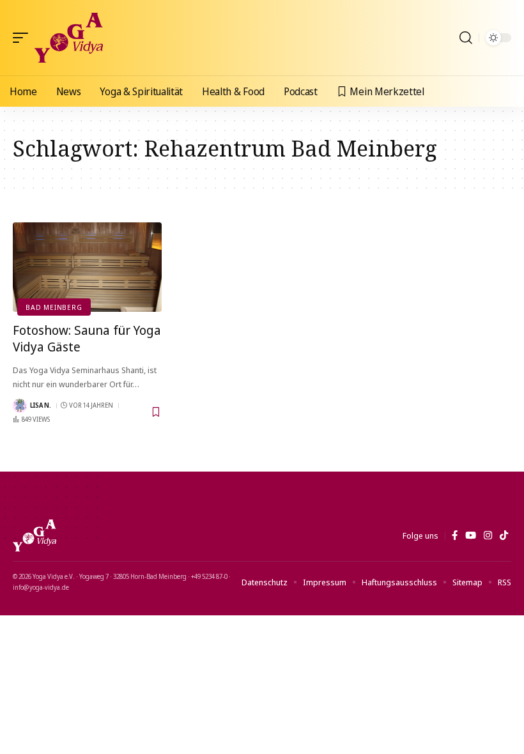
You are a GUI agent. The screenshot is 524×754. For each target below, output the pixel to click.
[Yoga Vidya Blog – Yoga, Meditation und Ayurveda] (34, 535)
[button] (24, 38)
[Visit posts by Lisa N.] (20, 406)
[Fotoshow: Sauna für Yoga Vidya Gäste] (87, 267)
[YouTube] (470, 535)
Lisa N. (40, 405)
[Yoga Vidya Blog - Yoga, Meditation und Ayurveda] (69, 38)
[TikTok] (504, 535)
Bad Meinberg (54, 307)
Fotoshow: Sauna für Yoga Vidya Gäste (87, 338)
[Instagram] (488, 535)
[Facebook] (455, 535)
